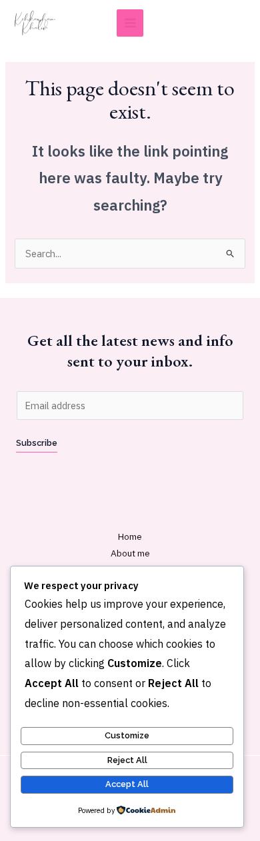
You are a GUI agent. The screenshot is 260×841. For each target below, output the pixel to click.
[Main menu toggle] (130, 23)
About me (130, 553)
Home (130, 536)
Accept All (127, 784)
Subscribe (36, 443)
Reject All (127, 760)
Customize (127, 735)
